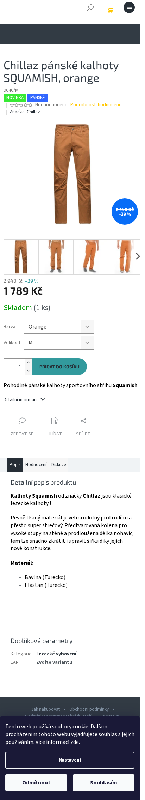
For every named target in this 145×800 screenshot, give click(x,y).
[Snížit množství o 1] (28, 371)
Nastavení (70, 760)
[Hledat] (90, 7)
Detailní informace (21, 400)
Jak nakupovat (45, 709)
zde (74, 742)
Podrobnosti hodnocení (95, 105)
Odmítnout (36, 783)
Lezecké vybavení (56, 653)
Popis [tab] (15, 465)
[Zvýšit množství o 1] (28, 363)
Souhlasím (103, 783)
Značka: (25, 111)
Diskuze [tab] (58, 465)
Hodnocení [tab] (35, 465)
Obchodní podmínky (89, 709)
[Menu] (129, 7)
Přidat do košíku (59, 366)
